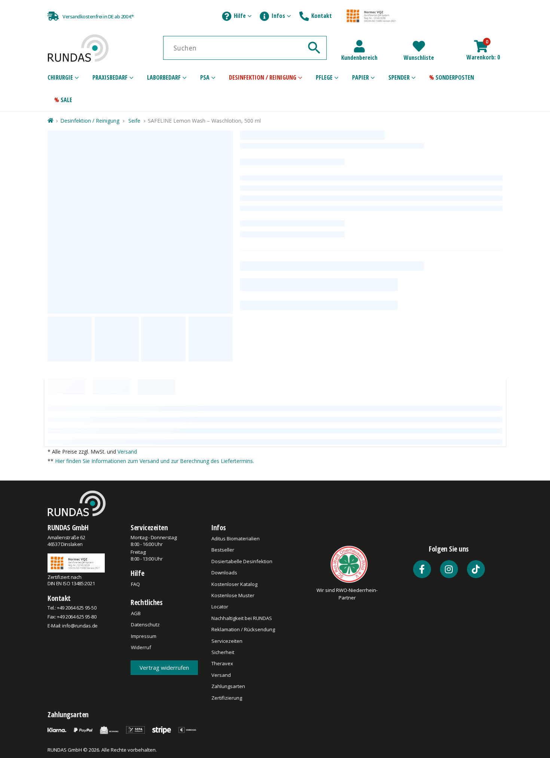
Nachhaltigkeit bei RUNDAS (241, 618)
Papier (360, 77)
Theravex (222, 663)
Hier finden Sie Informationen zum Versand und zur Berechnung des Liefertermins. (154, 460)
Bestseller (222, 549)
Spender (399, 77)
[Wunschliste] (419, 46)
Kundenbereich (359, 57)
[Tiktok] (476, 569)
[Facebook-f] (422, 569)
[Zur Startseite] (50, 120)
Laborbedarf (164, 77)
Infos (278, 16)
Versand (127, 451)
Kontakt (321, 16)
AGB (136, 613)
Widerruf (141, 647)
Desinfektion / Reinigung (262, 77)
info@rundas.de (79, 625)
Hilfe (240, 16)
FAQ (135, 584)
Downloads (224, 572)
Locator (219, 606)
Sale (66, 100)
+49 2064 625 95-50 (76, 607)
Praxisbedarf (110, 77)
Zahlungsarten (228, 686)
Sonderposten (455, 77)
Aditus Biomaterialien (235, 538)
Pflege (324, 77)
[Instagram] (449, 569)
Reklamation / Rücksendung (243, 629)
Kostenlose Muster (232, 595)
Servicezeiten (149, 527)
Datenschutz (145, 624)
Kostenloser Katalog (234, 584)
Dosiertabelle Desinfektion (241, 561)
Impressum (143, 636)
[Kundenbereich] (359, 46)
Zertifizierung (226, 697)
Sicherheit (222, 652)
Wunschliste (419, 57)
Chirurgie (60, 77)
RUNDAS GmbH (68, 527)
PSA (205, 77)
